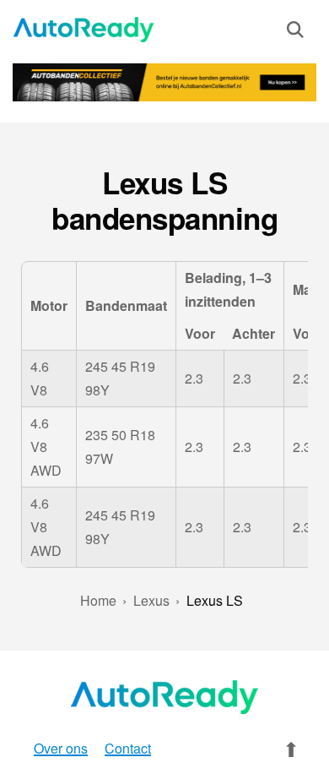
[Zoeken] (295, 32)
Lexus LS (214, 600)
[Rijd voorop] (84, 29)
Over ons (61, 748)
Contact (128, 748)
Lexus (151, 600)
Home (98, 600)
